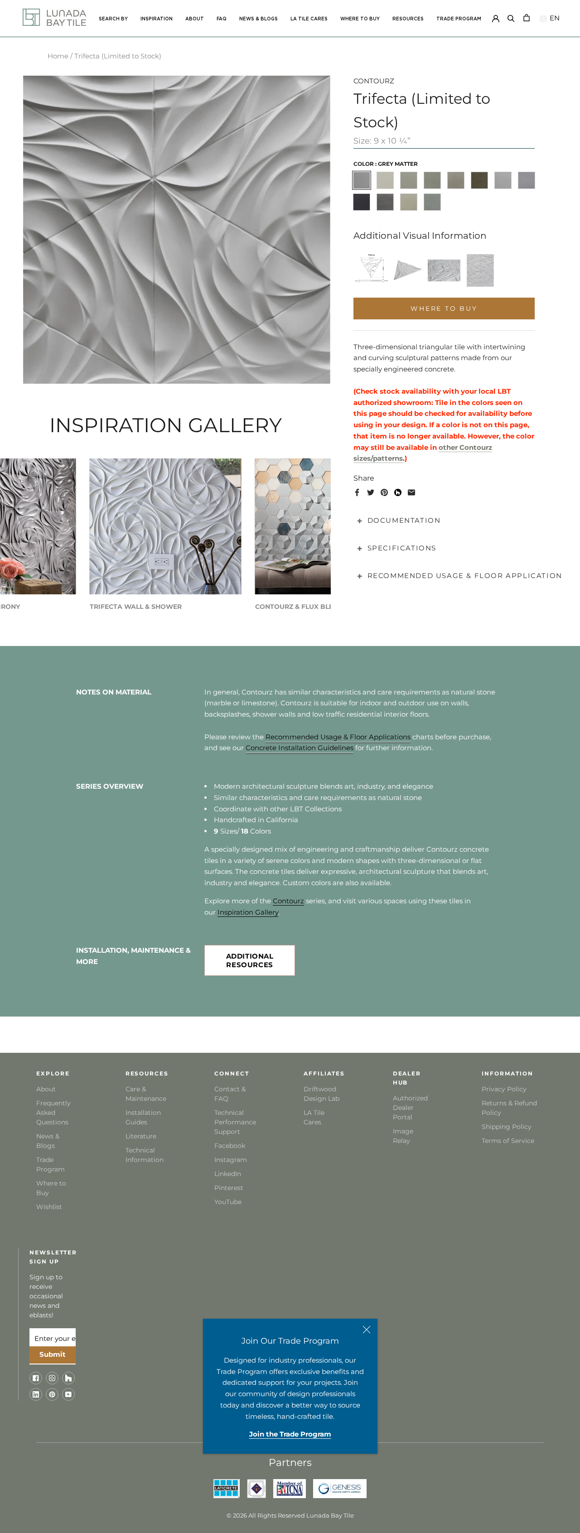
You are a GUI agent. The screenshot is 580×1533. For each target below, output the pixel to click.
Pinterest (228, 1188)
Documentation (404, 520)
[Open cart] (526, 17)
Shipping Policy (507, 1127)
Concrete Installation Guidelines (299, 747)
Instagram (230, 1160)
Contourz (288, 901)
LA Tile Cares (314, 1117)
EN (553, 18)
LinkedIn (227, 1174)
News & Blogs (47, 1141)
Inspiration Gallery (248, 912)
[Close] (366, 1330)
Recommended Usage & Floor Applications (338, 737)
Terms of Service (508, 1141)
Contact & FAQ (230, 1094)
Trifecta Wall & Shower (136, 607)
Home (58, 56)
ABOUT (194, 19)
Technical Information (145, 1155)
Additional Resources (250, 960)
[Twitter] (370, 492)
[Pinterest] (384, 492)
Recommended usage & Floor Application (464, 575)
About (46, 1089)
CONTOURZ (373, 81)
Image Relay (403, 1136)
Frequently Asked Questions (53, 1112)
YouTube (228, 1202)
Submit (52, 1354)
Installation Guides (143, 1117)
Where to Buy (51, 1188)
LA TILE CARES (309, 19)
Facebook (229, 1146)
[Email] (411, 492)
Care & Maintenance (145, 1094)
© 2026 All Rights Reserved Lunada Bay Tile (290, 1515)
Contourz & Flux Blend (299, 607)
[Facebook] (357, 492)
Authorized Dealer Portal (410, 1107)
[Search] (511, 17)
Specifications (401, 548)
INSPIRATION (156, 19)
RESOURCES (408, 19)
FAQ (222, 19)
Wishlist (49, 1207)
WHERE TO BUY (360, 19)
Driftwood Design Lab (321, 1094)
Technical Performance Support (234, 1122)
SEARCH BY (113, 19)
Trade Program (458, 19)
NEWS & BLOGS (258, 19)
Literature (141, 1136)
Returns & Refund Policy (509, 1108)
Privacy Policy (504, 1089)
